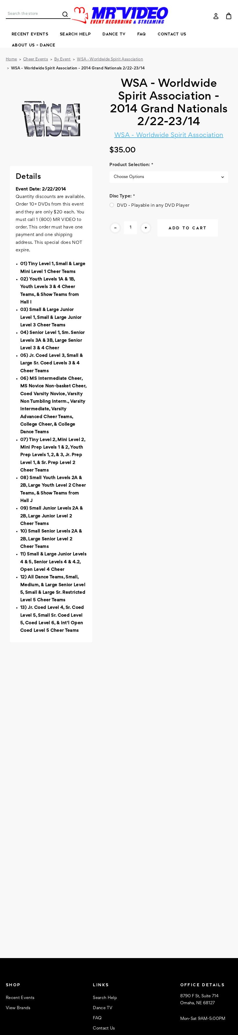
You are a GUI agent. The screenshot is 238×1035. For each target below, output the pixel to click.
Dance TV (113, 34)
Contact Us (172, 34)
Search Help (75, 34)
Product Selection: (131, 165)
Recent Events (30, 34)
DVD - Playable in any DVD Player (153, 206)
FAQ (141, 34)
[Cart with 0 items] (228, 16)
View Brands (18, 1008)
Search (65, 14)
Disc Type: (122, 196)
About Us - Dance (33, 45)
